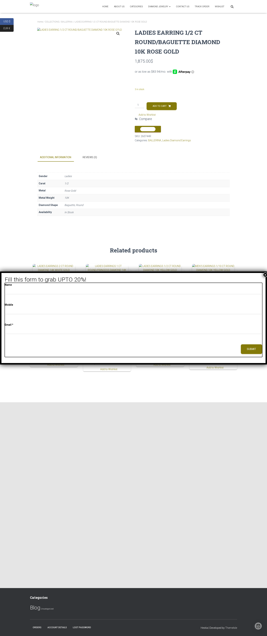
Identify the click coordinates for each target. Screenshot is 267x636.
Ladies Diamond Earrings (176, 140)
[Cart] (258, 626)
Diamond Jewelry (158, 6)
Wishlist (219, 6)
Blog (35, 608)
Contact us (182, 6)
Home (105, 6)
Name (8, 284)
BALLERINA (67, 22)
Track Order (202, 6)
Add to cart (160, 106)
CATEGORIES (136, 6)
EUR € (8, 28)
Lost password (82, 627)
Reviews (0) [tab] (90, 157)
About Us (119, 6)
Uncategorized (47, 609)
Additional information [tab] (55, 157)
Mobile (9, 304)
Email (9, 324)
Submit (251, 349)
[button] (118, 33)
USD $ (8, 21)
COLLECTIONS (52, 22)
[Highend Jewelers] (34, 6)
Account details (57, 627)
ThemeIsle (231, 627)
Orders (37, 627)
